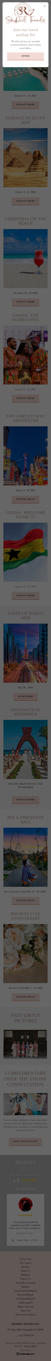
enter (25, 56)
